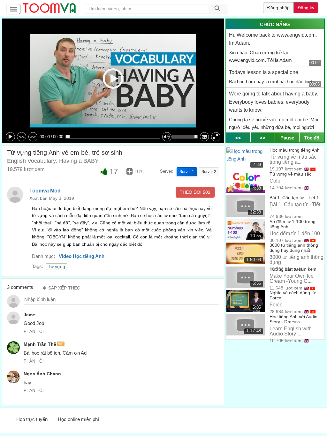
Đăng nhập (278, 7)
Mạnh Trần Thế (40, 344)
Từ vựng (56, 266)
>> (33, 136)
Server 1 (186, 171)
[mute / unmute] (166, 136)
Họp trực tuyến (32, 419)
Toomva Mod (45, 190)
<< (22, 136)
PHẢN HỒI (34, 331)
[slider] (112, 136)
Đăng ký (306, 7)
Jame (29, 314)
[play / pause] (10, 136)
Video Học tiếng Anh (81, 256)
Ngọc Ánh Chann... (44, 373)
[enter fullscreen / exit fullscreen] (215, 136)
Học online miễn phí (78, 419)
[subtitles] (204, 136)
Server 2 (209, 171)
